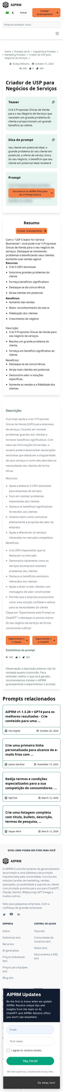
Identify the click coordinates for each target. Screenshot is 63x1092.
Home (8, 51)
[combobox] (31, 25)
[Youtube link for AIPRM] (12, 915)
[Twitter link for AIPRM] (4, 914)
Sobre (6, 931)
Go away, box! (46, 1082)
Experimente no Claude (16, 640)
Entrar (23, 12)
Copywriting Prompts (45, 51)
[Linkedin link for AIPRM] (19, 915)
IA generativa (11, 950)
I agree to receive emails (26, 1050)
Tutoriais (39, 931)
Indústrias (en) (11, 937)
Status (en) (40, 948)
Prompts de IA (22, 51)
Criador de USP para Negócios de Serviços (28, 56)
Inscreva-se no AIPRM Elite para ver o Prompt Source (30, 193)
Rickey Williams (21, 63)
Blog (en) (8, 978)
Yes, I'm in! (30, 1061)
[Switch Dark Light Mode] (13, 13)
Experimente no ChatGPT (43, 640)
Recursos (8, 944)
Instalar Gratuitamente (45, 12)
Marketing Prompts (15, 54)
